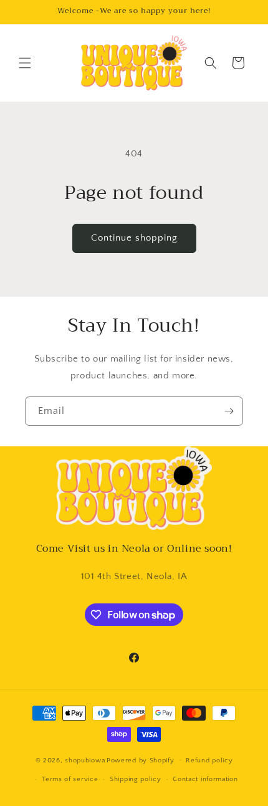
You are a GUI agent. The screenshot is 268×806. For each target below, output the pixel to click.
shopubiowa (85, 760)
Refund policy (209, 760)
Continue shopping (134, 238)
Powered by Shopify (141, 760)
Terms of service (70, 779)
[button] (25, 63)
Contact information (205, 779)
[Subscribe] (228, 411)
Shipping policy (135, 779)
